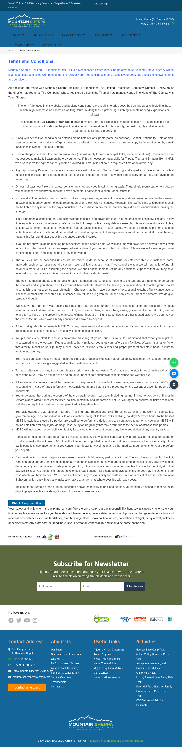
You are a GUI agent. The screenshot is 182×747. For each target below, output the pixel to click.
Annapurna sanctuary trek (151, 663)
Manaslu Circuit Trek (148, 668)
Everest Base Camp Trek (150, 649)
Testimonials (58, 681)
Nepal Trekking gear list (107, 677)
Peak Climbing (72, 35)
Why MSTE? (57, 658)
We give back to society (65, 668)
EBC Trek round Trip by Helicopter (149, 702)
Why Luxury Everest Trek (108, 668)
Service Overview (61, 677)
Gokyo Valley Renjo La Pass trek (152, 656)
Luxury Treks (42, 35)
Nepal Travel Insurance (107, 658)
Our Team (56, 649)
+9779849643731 (23, 658)
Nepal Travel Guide (105, 663)
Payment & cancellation (65, 672)
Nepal (17, 35)
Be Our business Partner (65, 663)
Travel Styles (22, 45)
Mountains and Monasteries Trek (152, 693)
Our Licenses (101, 672)
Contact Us (57, 686)
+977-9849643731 (155, 24)
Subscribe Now (134, 586)
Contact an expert (27, 687)
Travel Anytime (103, 654)
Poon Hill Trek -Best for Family (154, 686)
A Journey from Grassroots (109, 649)
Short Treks (129, 35)
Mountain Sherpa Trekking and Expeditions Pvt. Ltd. (116, 740)
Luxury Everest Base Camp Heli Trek (154, 679)
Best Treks (101, 35)
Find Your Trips (101, 3)
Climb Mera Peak (146, 672)
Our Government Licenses (66, 654)
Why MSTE (50, 45)
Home (11, 50)
